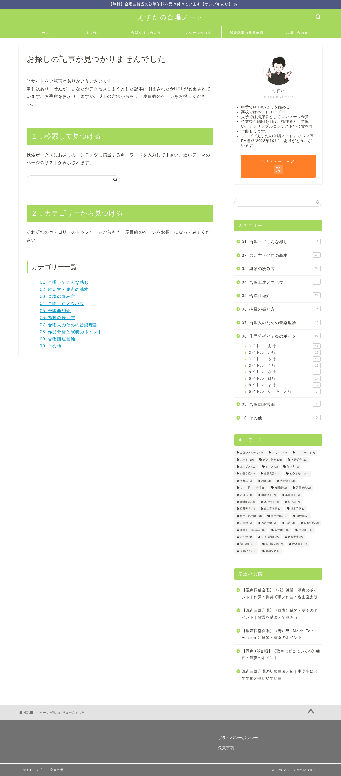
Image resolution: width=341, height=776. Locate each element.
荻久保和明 (270, 536)
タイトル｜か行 (283, 352)
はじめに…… (95, 33)
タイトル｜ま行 (283, 385)
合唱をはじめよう (146, 33)
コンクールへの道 (196, 33)
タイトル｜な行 (283, 372)
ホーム (44, 33)
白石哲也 (311, 523)
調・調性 (248, 544)
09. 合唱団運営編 (57, 339)
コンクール (305, 452)
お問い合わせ (297, 33)
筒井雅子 (282, 530)
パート (247, 459)
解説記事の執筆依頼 (246, 33)
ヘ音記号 (299, 459)
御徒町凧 (247, 501)
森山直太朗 (272, 508)
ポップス (248, 466)
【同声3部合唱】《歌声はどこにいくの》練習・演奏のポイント (281, 654)
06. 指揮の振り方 (57, 317)
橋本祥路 (298, 508)
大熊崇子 (287, 480)
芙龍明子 (306, 530)
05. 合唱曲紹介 (55, 310)
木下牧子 (271, 501)
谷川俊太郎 (274, 544)
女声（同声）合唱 (252, 487)
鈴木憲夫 (299, 544)
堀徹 (266, 480)
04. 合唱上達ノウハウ (62, 303)
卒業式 (246, 480)
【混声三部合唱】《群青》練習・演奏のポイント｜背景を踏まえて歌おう (280, 613)
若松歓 (246, 536)
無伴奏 (302, 515)
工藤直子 (292, 494)
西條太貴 (295, 536)
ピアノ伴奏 (272, 459)
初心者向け (299, 473)
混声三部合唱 (251, 515)
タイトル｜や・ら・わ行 (283, 391)
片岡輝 (246, 523)
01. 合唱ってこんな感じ (64, 282)
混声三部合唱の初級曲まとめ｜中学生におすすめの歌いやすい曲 (280, 674)
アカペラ (279, 452)
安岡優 (281, 487)
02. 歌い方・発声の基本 (64, 289)
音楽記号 (248, 551)
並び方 (293, 466)
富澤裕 (246, 494)
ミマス (272, 466)
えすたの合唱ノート (170, 17)
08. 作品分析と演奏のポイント (71, 332)
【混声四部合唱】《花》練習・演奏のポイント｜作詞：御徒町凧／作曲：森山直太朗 (280, 593)
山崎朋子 (268, 494)
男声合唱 (268, 523)
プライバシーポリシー (238, 738)
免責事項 (226, 748)
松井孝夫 (247, 508)
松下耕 (294, 501)
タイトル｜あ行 (283, 346)
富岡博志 (303, 487)
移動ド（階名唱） (252, 530)
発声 (290, 523)
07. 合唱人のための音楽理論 (69, 325)
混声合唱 (279, 515)
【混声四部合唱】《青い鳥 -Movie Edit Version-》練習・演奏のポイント (277, 634)
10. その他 (51, 346)
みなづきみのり (251, 452)
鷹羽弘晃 (273, 551)
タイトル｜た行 (283, 365)
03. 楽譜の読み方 (57, 296)
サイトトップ (32, 769)
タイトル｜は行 (283, 378)
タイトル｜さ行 (283, 359)
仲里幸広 (247, 473)
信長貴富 (272, 473)
